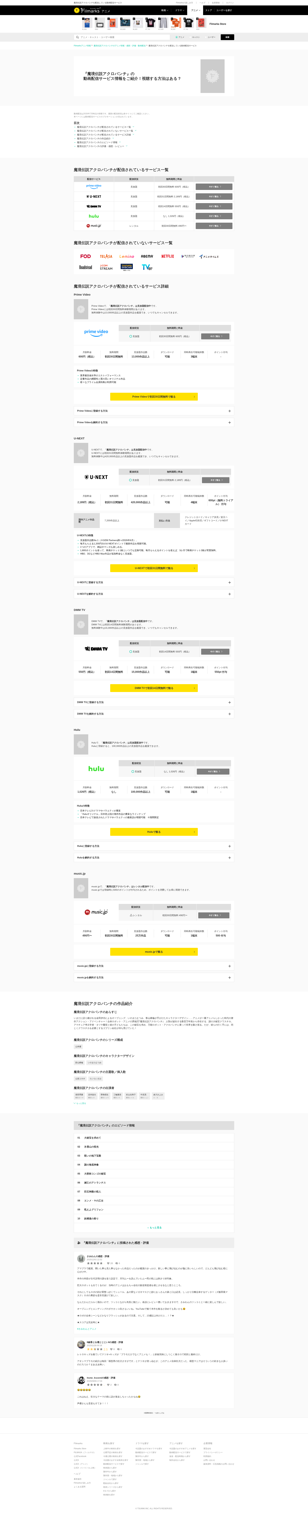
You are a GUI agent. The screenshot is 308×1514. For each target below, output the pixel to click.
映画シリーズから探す (113, 1487)
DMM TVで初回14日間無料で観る (154, 688)
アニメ (194, 10)
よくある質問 (79, 1487)
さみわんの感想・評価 (98, 1256)
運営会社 (207, 1448)
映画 (163, 10)
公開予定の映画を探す (113, 1452)
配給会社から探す (111, 1483)
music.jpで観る (154, 951)
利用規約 (207, 1456)
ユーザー (211, 37)
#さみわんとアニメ (86, 1329)
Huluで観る (154, 831)
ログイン (230, 3)
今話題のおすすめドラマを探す (148, 1448)
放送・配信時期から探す (180, 1456)
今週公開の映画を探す (113, 1456)
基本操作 (77, 1479)
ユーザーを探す (224, 10)
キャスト (196, 37)
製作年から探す (110, 1472)
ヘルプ (202, 3)
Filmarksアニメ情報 (82, 46)
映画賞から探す (110, 1468)
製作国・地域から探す (113, 1475)
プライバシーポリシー (213, 1452)
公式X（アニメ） (81, 1464)
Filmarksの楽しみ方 (184, 3)
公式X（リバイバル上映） (85, 1468)
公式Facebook (80, 1456)
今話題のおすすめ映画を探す (115, 1460)
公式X (76, 1460)
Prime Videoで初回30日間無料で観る (154, 396)
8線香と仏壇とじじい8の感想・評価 (105, 1342)
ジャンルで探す (110, 1479)
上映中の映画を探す (112, 1448)
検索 (227, 37)
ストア (208, 10)
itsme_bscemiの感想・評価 (101, 1377)
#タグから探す (109, 1491)
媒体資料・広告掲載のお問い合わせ (218, 1464)
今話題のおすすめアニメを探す (182, 1448)
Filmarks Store (80, 1448)
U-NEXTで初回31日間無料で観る (154, 568)
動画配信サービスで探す (113, 1464)
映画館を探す (109, 1495)
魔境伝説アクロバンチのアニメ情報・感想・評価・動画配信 (120, 46)
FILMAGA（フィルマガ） (85, 1452)
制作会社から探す (177, 1460)
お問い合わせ (209, 1460)
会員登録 (216, 3)
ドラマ (178, 10)
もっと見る (81, 1103)
